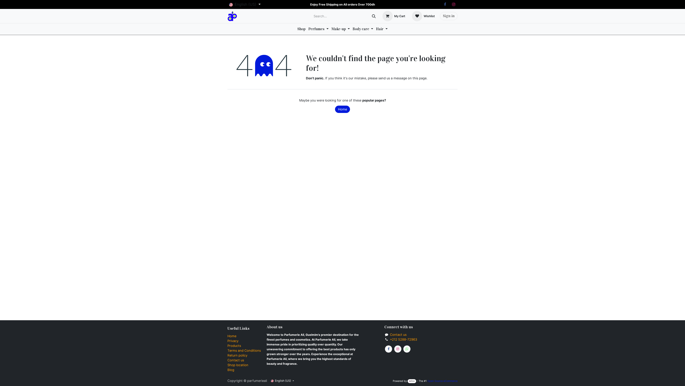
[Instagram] (453, 4)
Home (342, 109)
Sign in (449, 16)
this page (420, 78)
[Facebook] (445, 4)
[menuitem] (301, 29)
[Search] (374, 16)
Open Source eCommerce (442, 380)
